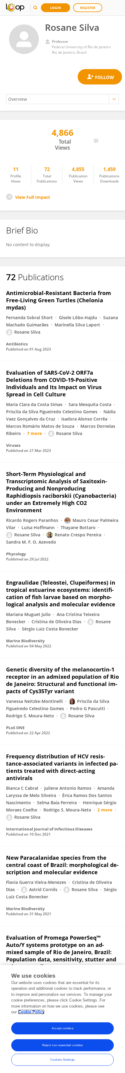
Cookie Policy (31, 1012)
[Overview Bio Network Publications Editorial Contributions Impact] (62, 99)
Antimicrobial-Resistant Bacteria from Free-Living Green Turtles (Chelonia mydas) (58, 300)
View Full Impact (32, 197)
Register (87, 7)
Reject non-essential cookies (62, 1045)
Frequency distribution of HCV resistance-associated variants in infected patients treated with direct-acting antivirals (62, 767)
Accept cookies (62, 1028)
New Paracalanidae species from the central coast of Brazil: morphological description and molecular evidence (62, 865)
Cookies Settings (62, 1059)
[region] (62, 1019)
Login (55, 7)
